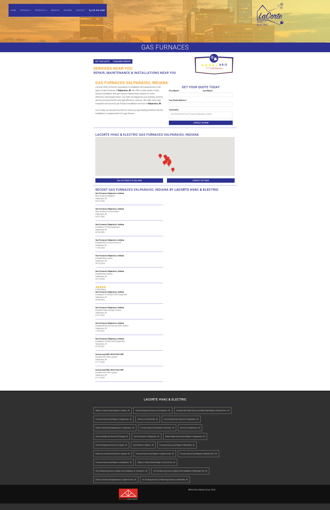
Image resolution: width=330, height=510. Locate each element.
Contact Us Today (200, 180)
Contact (80, 10)
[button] (160, 156)
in (112, 410)
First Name (174, 91)
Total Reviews (214, 68)
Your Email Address (178, 100)
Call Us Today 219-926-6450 (129, 180)
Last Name (208, 91)
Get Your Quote (102, 61)
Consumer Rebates (122, 61)
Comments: (174, 110)
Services (25, 10)
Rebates (55, 10)
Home (13, 10)
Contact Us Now (200, 123)
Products (40, 10)
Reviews (68, 10)
